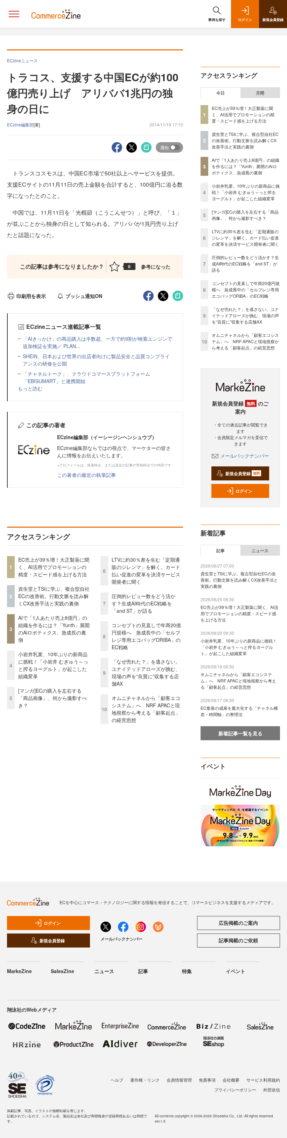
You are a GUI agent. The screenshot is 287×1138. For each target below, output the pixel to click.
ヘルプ (117, 1080)
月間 (260, 93)
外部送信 (271, 1089)
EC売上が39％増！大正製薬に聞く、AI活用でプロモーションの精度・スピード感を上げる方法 (53, 567)
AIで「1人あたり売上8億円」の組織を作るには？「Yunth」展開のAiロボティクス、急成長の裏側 (54, 628)
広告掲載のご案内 (238, 922)
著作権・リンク (145, 1080)
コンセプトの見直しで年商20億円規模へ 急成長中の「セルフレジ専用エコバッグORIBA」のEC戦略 (146, 636)
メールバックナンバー (244, 455)
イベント (235, 970)
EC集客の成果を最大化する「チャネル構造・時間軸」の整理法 (239, 711)
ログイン (244, 491)
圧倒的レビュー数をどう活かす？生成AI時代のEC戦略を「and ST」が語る (143, 603)
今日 (220, 93)
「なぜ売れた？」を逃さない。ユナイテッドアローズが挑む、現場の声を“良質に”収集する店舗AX (146, 672)
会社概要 (231, 1080)
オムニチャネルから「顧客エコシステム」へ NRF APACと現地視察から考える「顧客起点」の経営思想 (146, 708)
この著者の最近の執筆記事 (86, 474)
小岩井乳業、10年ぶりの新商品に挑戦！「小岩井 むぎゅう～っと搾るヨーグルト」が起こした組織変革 (53, 665)
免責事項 (207, 1080)
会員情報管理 (179, 1080)
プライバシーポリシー (235, 1089)
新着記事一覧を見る (240, 733)
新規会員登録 (242, 473)
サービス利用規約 (263, 1080)
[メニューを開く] (14, 14)
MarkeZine (19, 970)
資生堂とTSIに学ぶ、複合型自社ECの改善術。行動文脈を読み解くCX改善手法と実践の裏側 (54, 596)
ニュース (260, 550)
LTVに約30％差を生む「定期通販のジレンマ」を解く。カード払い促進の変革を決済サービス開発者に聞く (146, 570)
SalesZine (62, 970)
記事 (220, 550)
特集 (187, 970)
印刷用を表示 (31, 295)
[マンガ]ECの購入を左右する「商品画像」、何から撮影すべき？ (52, 698)
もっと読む (30, 388)
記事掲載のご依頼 (238, 940)
